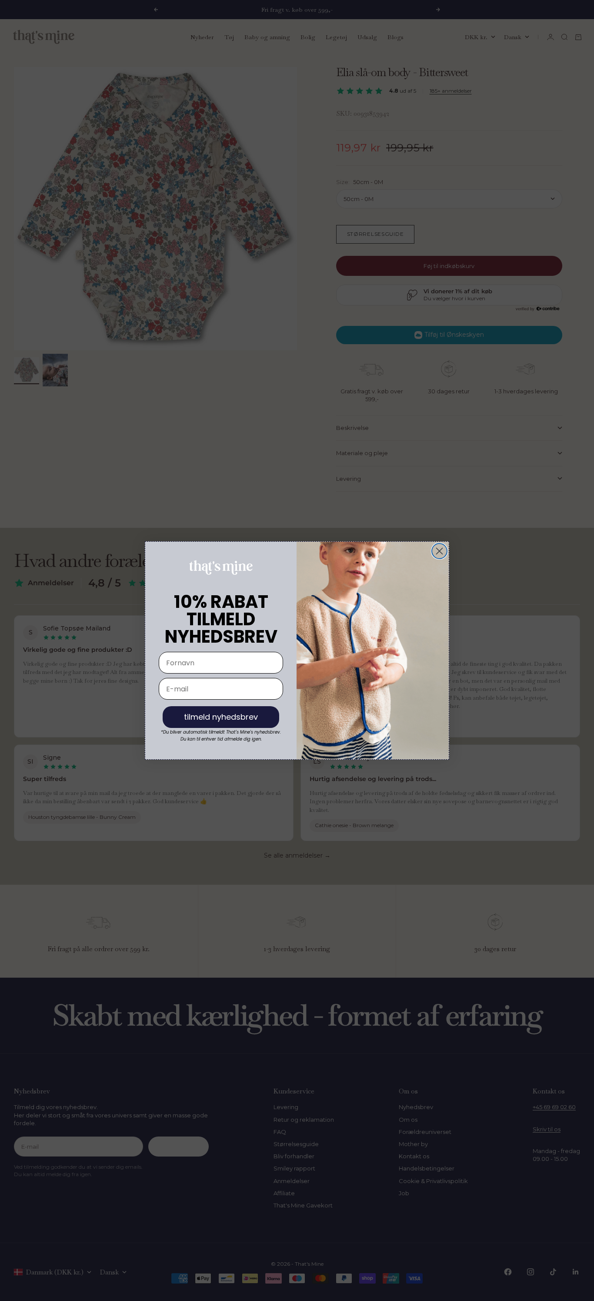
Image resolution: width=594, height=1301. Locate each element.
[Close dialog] (439, 551)
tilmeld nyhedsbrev (221, 716)
